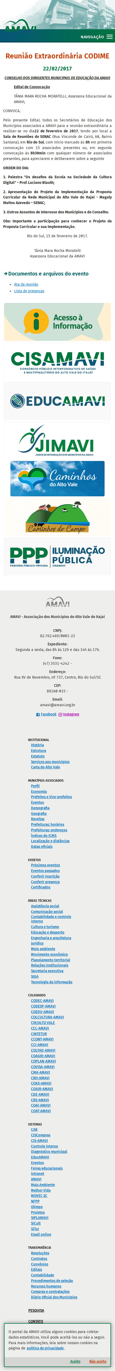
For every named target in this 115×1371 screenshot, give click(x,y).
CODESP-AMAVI (43, 1006)
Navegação (92, 37)
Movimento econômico (49, 954)
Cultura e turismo (45, 927)
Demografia (40, 808)
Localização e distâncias (50, 841)
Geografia (39, 813)
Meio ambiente (43, 949)
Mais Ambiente (43, 1185)
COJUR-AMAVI (42, 1089)
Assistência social (45, 906)
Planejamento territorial (50, 960)
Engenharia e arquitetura (51, 938)
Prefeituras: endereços (49, 830)
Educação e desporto (47, 932)
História (37, 745)
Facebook (48, 714)
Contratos (39, 1258)
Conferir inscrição (45, 876)
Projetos (38, 1212)
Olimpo (37, 1207)
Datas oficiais (41, 846)
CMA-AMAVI (40, 1072)
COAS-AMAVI (41, 1083)
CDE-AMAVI (40, 1094)
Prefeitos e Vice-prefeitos (51, 797)
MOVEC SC (39, 1196)
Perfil (35, 786)
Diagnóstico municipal (49, 1151)
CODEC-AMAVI (42, 1000)
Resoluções (40, 1253)
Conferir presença (45, 882)
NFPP (35, 1201)
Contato (35, 1321)
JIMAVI (36, 1179)
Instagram (71, 714)
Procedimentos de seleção (52, 1281)
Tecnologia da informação (51, 982)
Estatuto (38, 756)
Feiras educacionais (47, 1168)
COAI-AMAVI (41, 1105)
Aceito (75, 1361)
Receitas (37, 819)
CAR (34, 1129)
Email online (41, 1234)
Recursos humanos (46, 1286)
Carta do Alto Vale (45, 767)
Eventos (37, 802)
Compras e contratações (50, 1291)
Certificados (40, 887)
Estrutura (38, 750)
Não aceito (97, 1361)
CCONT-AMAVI (42, 1039)
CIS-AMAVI (39, 1141)
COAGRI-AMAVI (43, 1056)
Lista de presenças (29, 291)
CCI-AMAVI (39, 1045)
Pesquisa (36, 1310)
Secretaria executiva (47, 971)
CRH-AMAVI (40, 1078)
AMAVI (59, 20)
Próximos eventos (45, 865)
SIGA (35, 976)
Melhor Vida (41, 1190)
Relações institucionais (49, 965)
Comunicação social (47, 911)
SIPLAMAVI (39, 1218)
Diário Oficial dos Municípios (54, 1297)
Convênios (39, 1264)
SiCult (36, 1223)
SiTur (35, 1229)
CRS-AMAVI (40, 1100)
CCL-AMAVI (40, 1028)
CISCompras (40, 1135)
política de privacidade (45, 1348)
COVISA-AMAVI (43, 1067)
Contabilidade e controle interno (51, 919)
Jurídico (37, 943)
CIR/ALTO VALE (43, 1023)
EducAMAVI (40, 1157)
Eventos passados (45, 871)
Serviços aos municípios (50, 762)
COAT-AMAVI (41, 1111)
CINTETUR (39, 1034)
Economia (39, 791)
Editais (36, 1269)
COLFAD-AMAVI (43, 1050)
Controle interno (44, 1146)
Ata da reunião (26, 284)
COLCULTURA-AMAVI (47, 1017)
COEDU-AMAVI (42, 1012)
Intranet (37, 1173)
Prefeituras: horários (47, 824)
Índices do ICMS (43, 835)
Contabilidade (42, 1275)
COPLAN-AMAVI (43, 1061)
